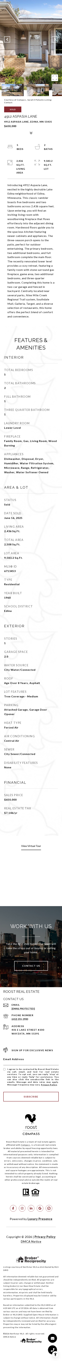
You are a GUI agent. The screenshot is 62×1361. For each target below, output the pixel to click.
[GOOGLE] (40, 1208)
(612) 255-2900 (20, 1019)
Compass (25, 1145)
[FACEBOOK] (13, 1208)
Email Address (13, 1059)
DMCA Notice (31, 1241)
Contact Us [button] (31, 965)
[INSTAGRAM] (22, 1208)
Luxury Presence (40, 1219)
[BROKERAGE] (49, 1208)
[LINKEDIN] (31, 1208)
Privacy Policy (49, 1084)
